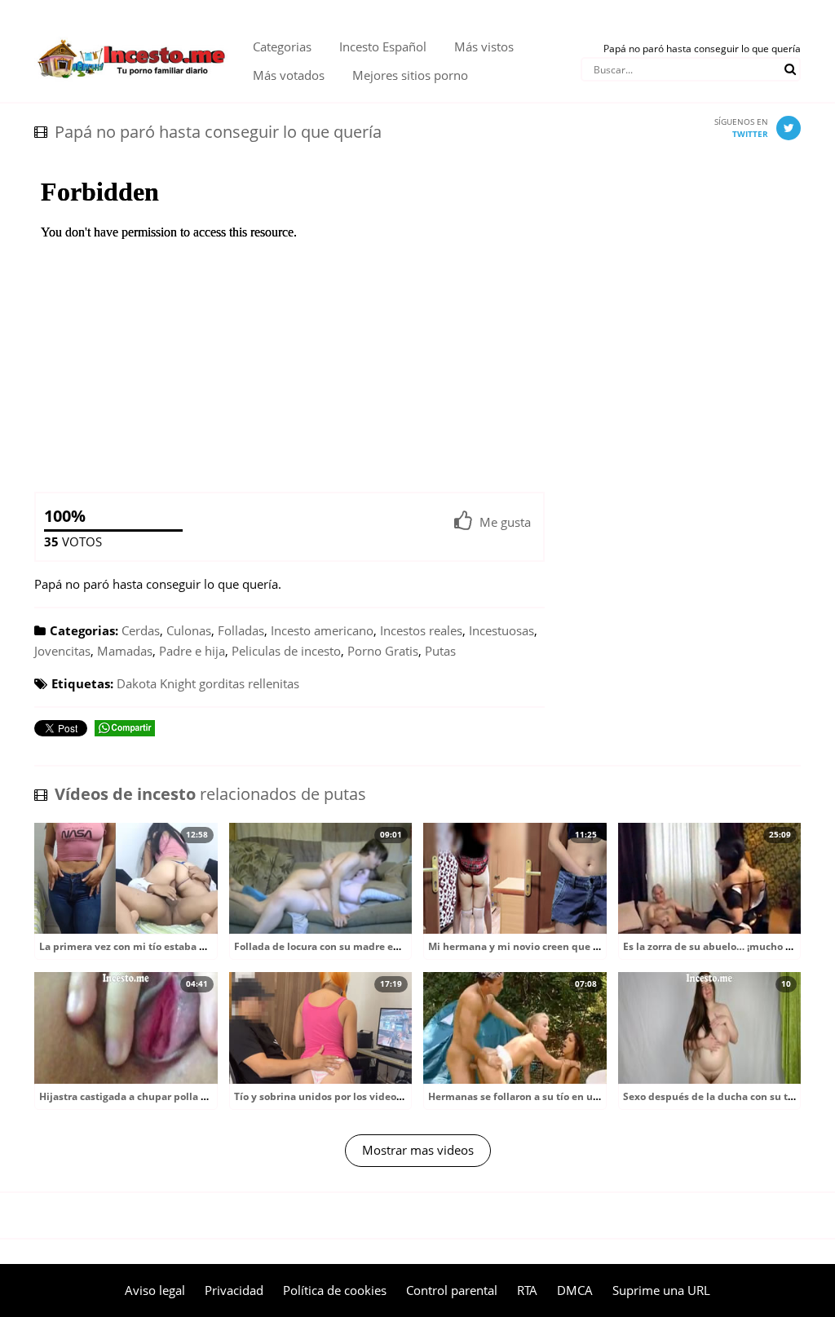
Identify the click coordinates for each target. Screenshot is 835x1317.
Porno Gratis (382, 651)
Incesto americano (322, 630)
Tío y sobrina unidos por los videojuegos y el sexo (353, 1096)
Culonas (188, 630)
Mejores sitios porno (410, 75)
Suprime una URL (661, 1290)
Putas (440, 651)
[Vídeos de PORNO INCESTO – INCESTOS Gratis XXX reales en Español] (131, 32)
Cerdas (140, 630)
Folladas (241, 630)
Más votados (289, 75)
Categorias (282, 46)
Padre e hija (192, 651)
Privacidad (234, 1290)
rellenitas (273, 683)
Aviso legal (155, 1290)
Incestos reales (421, 630)
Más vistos (484, 46)
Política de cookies (335, 1290)
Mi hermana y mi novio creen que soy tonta (533, 946)
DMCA (575, 1290)
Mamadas (124, 651)
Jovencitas (62, 651)
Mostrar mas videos (418, 1150)
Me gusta (505, 522)
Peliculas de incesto (286, 651)
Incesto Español (382, 46)
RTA (527, 1290)
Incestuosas (501, 630)
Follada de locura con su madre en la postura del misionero (377, 946)
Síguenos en (741, 127)
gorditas (222, 683)
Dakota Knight (156, 683)
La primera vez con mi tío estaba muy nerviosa (152, 946)
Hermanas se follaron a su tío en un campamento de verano (572, 1096)
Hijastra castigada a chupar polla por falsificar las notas (173, 1096)
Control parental (451, 1290)
